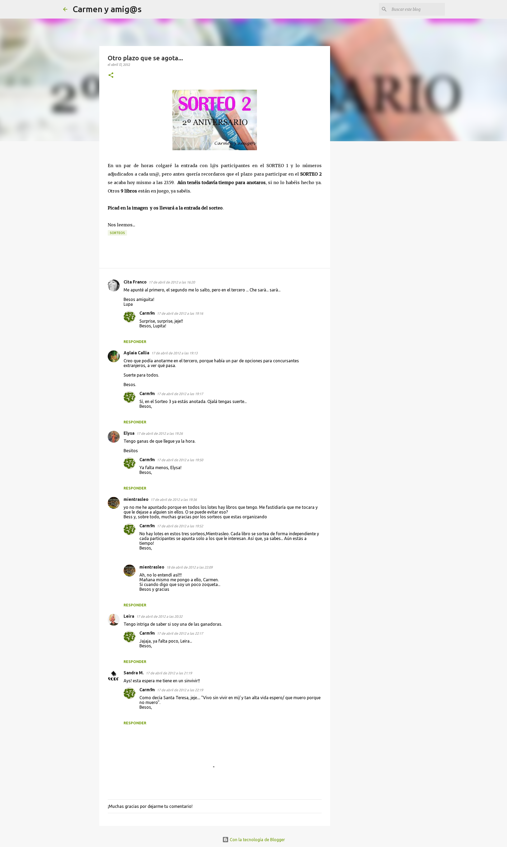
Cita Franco (135, 282)
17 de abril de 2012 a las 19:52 (180, 526)
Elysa (129, 433)
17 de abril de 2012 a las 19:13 (174, 353)
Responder (135, 342)
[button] (111, 75)
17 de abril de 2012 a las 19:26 (160, 433)
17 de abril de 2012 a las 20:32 (159, 616)
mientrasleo (136, 499)
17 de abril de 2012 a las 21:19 (169, 673)
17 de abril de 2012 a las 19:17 (180, 394)
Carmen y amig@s (107, 9)
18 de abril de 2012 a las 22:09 (189, 567)
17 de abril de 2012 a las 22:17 (180, 633)
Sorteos (117, 233)
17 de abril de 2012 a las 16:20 (172, 282)
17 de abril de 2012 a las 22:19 (180, 690)
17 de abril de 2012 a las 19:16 (180, 313)
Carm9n (147, 313)
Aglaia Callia (136, 352)
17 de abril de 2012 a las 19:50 (180, 460)
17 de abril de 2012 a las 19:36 (174, 499)
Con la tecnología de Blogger (257, 839)
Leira (129, 616)
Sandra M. (134, 672)
